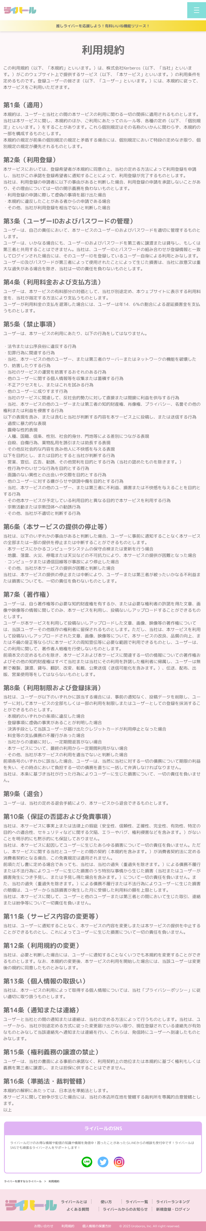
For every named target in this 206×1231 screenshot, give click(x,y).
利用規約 (67, 1226)
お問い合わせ (43, 1226)
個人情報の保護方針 (96, 1226)
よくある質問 (78, 1209)
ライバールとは (74, 1202)
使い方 (106, 1202)
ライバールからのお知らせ (125, 1209)
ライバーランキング (173, 1202)
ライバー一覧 (137, 1202)
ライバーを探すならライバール (23, 1181)
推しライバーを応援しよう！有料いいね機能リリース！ (103, 25)
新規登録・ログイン (173, 1209)
